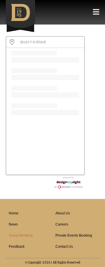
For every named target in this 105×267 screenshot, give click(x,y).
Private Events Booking (73, 235)
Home (13, 213)
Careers (61, 224)
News (13, 224)
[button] (96, 12)
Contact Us (64, 247)
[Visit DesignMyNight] (68, 182)
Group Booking (21, 235)
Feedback (16, 247)
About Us (62, 213)
